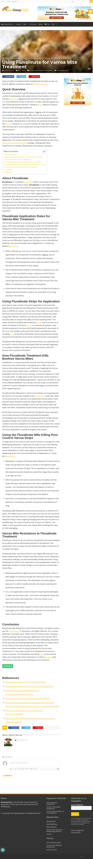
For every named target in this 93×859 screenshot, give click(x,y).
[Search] (91, 1)
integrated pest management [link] (14, 143)
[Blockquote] (26, 769)
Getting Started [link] (8, 24)
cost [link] (40, 104)
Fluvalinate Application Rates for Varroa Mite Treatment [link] (24, 157)
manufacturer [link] (14, 631)
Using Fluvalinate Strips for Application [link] (18, 160)
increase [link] (48, 657)
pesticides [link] (13, 99)
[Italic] (13, 769)
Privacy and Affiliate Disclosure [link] (54, 846)
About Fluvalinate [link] (11, 154)
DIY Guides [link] (33, 24)
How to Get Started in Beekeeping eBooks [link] (54, 830)
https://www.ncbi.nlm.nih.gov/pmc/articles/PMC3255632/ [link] (29, 686)
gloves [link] (39, 322)
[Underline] (15, 769)
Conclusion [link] (8, 170)
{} (33, 768)
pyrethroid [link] (28, 182)
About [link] (2, 1)
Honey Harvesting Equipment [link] (53, 808)
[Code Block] (28, 769)
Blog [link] (24, 24)
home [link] (28, 325)
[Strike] (18, 769)
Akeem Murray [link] (9, 70)
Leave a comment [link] (62, 70)
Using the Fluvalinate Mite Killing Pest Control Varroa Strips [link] (25, 165)
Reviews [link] (18, 24)
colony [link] (8, 124)
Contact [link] (8, 1)
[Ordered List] (21, 769)
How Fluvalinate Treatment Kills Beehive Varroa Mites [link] (23, 162)
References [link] (8, 172)
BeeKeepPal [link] (51, 821)
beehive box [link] (11, 456)
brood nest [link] (39, 396)
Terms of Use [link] (51, 850)
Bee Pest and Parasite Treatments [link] (23, 58)
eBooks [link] (40, 24)
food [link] (12, 334)
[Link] (31, 769)
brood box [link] (13, 246)
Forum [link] (48, 834)
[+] (36, 768)
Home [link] (6, 58)
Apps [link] (53, 24)
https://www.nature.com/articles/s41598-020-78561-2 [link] (27, 698)
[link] (90, 11)
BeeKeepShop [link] (51, 824)
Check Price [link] (8, 666)
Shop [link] (48, 24)
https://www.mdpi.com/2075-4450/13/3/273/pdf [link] (25, 682)
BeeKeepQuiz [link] (51, 827)
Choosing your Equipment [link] (52, 803)
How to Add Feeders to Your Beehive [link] (55, 812)
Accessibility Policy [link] (53, 842)
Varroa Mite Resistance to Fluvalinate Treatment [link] (21, 167)
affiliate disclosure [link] (41, 84)
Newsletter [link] (14, 1)
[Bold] (10, 769)
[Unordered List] (23, 769)
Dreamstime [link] (76, 832)
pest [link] (41, 654)
